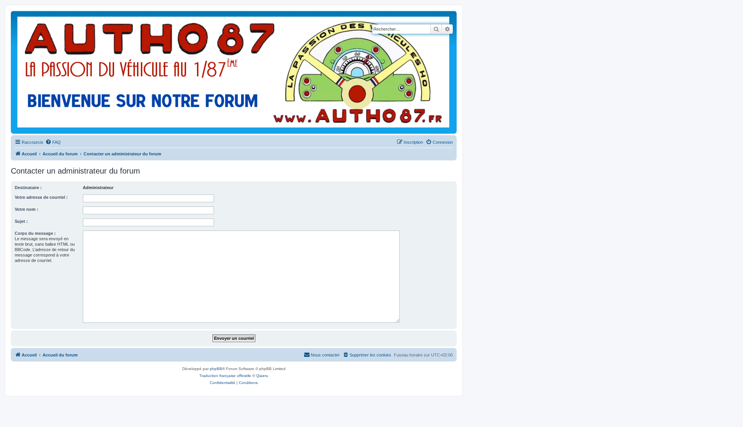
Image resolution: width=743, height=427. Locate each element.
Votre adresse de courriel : (41, 197)
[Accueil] (233, 72)
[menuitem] (53, 142)
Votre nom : (26, 209)
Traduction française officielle (225, 376)
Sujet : (21, 221)
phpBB (216, 369)
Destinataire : (28, 187)
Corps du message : (35, 233)
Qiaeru (262, 376)
